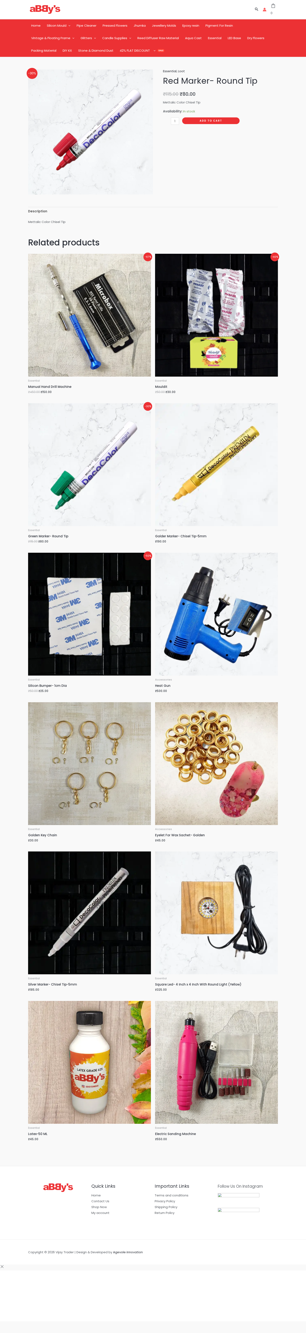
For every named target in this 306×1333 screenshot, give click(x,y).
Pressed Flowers (115, 25)
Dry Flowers (255, 38)
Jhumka (140, 25)
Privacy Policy (165, 1201)
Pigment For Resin (219, 25)
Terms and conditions (171, 1195)
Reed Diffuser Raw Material (158, 38)
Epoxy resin (190, 25)
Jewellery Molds (164, 25)
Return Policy (164, 1213)
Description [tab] (37, 211)
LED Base (234, 38)
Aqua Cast (193, 38)
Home (36, 25)
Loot (181, 71)
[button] (257, 9)
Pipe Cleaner (86, 25)
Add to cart (211, 120)
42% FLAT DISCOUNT (135, 50)
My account (100, 1213)
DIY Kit (67, 50)
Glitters (86, 38)
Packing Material (43, 50)
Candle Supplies (114, 38)
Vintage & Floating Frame (50, 38)
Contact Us (100, 1201)
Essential (214, 38)
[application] (68, 25)
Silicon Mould (56, 25)
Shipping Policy (166, 1207)
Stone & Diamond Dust (95, 50)
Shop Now (99, 1207)
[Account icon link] (264, 9)
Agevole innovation (128, 1252)
